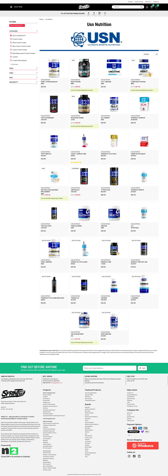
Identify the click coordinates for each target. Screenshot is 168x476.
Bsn (86, 434)
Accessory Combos (48, 456)
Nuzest (87, 415)
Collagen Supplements (49, 425)
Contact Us (130, 393)
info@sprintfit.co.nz (56, 382)
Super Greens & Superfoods (51, 423)
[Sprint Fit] (84, 7)
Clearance (88, 396)
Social (128, 415)
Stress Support (47, 448)
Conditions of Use (132, 406)
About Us (148, 2)
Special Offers (89, 395)
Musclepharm (89, 426)
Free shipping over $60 (106, 2)
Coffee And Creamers (49, 429)
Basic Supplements (90, 453)
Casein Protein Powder (20, 50)
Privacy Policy (130, 404)
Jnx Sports (88, 441)
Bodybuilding (46, 462)
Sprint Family (139, 2)
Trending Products (90, 400)
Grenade (87, 454)
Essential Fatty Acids (49, 431)
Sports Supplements (19, 35)
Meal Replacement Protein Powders (24, 53)
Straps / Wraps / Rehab (49, 468)
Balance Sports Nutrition (92, 424)
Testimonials (130, 420)
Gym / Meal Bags (47, 466)
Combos (45, 408)
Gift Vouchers (47, 464)
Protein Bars (46, 400)
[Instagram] (129, 456)
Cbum (86, 451)
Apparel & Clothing (48, 458)
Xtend (86, 449)
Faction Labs (88, 437)
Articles (130, 2)
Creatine (15, 57)
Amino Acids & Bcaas (49, 404)
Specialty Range (47, 446)
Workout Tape (47, 470)
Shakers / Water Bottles (49, 454)
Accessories (47, 451)
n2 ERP (99, 474)
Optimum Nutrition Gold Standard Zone (54, 415)
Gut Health (46, 434)
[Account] (147, 7)
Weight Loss (46, 402)
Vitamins (45, 427)
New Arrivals (88, 398)
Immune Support (47, 436)
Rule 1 (86, 420)
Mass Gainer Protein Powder (22, 46)
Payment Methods (132, 395)
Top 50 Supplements (49, 418)
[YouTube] (139, 456)
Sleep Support (47, 444)
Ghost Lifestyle (89, 413)
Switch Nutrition (89, 422)
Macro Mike (88, 447)
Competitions (131, 396)
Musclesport (88, 435)
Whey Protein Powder (19, 43)
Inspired (87, 439)
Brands (41, 19)
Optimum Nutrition (90, 409)
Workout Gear (47, 453)
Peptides (45, 442)
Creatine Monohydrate (20, 60)
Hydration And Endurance (50, 406)
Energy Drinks (47, 412)
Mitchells (87, 428)
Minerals (45, 440)
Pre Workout (46, 398)
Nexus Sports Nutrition (91, 416)
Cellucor (87, 432)
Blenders (45, 460)
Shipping (156, 2)
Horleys (87, 445)
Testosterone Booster (49, 410)
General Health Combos (49, 433)
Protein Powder (17, 39)
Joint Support (47, 438)
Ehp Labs (87, 411)
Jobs (128, 402)
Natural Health (47, 421)
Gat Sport (87, 443)
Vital (86, 456)
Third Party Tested (48, 414)
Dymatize (87, 418)
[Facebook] (134, 456)
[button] (16, 7)
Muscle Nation (89, 430)
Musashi (87, 407)
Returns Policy (131, 398)
